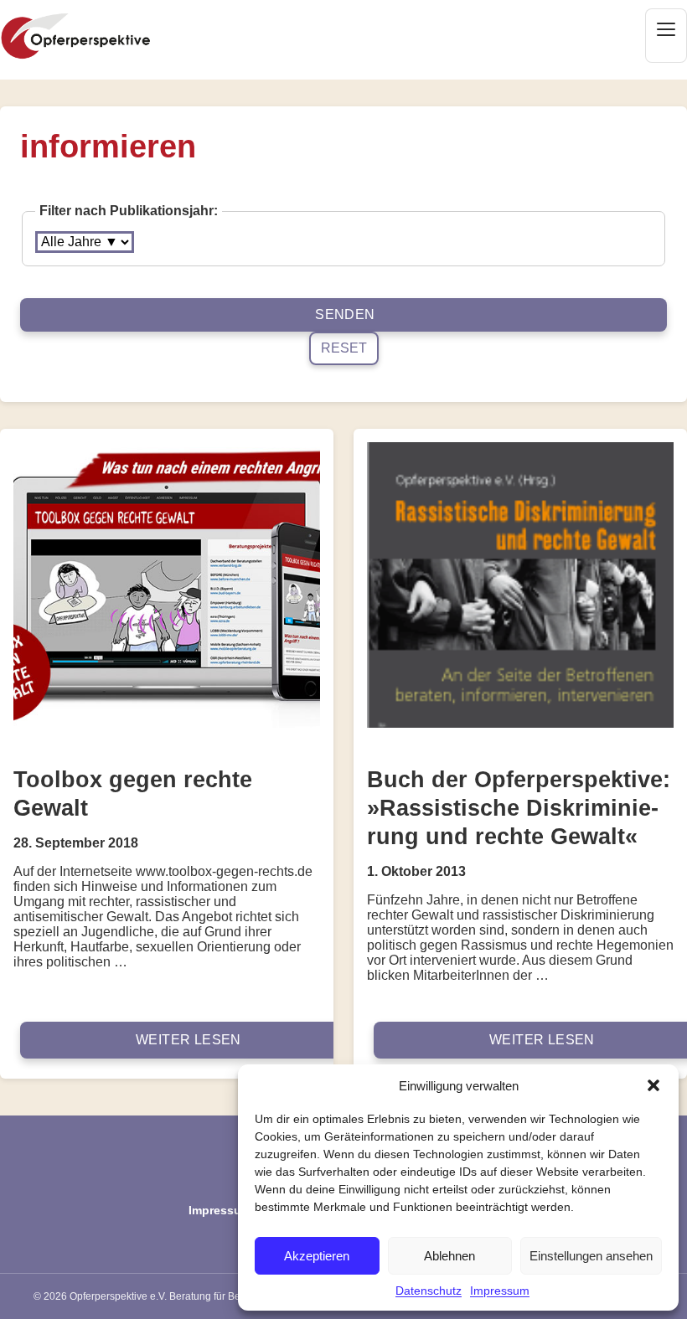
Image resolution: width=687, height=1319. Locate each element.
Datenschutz (428, 1290)
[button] (653, 1085)
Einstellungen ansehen (591, 1256)
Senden (344, 314)
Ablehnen (449, 1256)
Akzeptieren (316, 1256)
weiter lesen (188, 1040)
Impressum (499, 1290)
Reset (344, 348)
